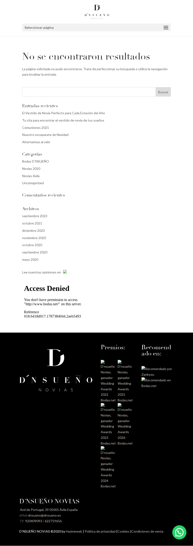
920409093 (33, 521)
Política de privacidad (100, 531)
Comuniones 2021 (35, 128)
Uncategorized (33, 183)
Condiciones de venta (147, 531)
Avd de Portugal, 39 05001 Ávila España (48, 510)
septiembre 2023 (34, 216)
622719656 (53, 521)
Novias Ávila (31, 176)
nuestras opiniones (42, 272)
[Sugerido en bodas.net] (157, 386)
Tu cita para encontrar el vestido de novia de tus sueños (63, 120)
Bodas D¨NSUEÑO (35, 161)
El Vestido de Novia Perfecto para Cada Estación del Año (63, 113)
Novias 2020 (31, 169)
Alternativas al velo (36, 142)
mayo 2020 (30, 259)
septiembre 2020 (34, 252)
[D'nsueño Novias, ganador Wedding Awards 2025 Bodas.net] (125, 400)
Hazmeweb (74, 531)
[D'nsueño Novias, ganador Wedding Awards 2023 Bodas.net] (108, 443)
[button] (179, 532)
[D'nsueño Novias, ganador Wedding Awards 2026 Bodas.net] (125, 443)
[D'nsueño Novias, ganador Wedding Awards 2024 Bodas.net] (108, 486)
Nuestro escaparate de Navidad (45, 135)
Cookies (123, 531)
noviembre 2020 (34, 238)
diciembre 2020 (33, 230)
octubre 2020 (32, 245)
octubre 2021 (32, 223)
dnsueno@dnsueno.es (44, 515)
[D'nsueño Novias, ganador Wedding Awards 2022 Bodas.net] (108, 400)
